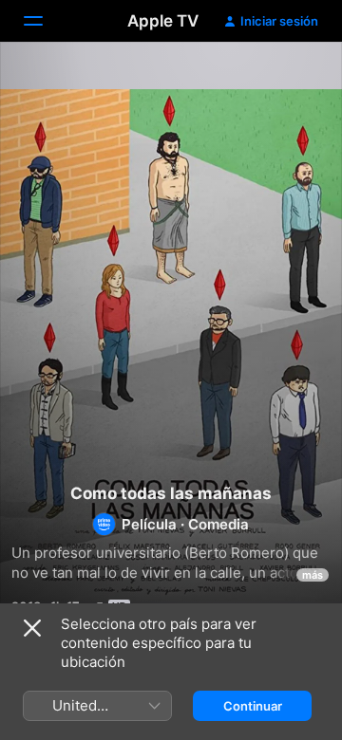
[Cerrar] (32, 628)
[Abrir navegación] (45, 21)
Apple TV (163, 20)
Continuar (252, 705)
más (312, 575)
